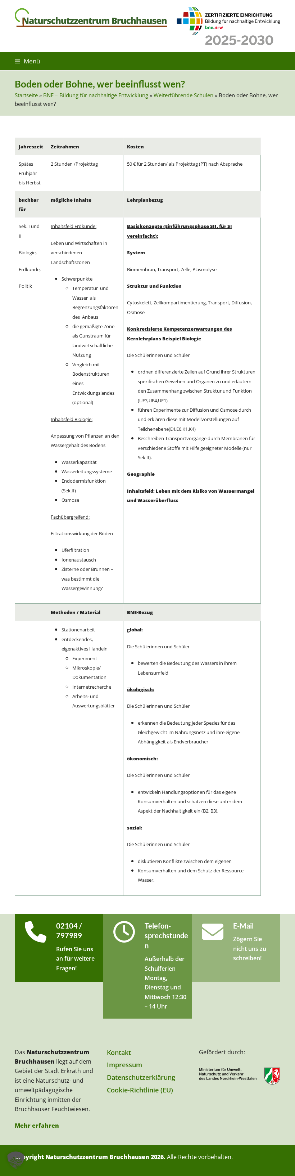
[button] (27, 61)
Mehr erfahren (37, 1126)
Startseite (26, 95)
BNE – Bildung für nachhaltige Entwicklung (95, 95)
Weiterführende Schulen (183, 95)
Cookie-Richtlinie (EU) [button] (140, 1090)
